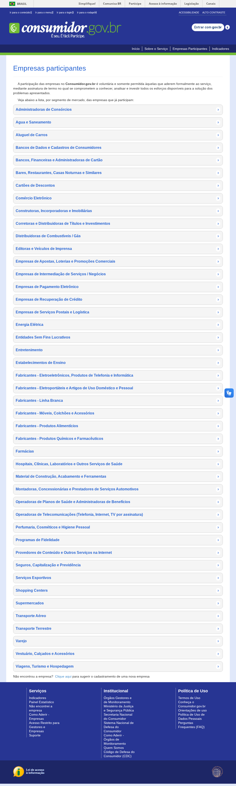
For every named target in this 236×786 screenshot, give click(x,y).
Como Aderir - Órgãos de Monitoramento (115, 739)
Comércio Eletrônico (117, 198)
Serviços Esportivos (117, 578)
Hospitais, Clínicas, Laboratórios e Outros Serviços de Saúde (117, 464)
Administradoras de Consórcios (117, 109)
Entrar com (208, 27)
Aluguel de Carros (117, 135)
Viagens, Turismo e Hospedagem (117, 666)
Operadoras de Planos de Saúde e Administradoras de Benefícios (117, 502)
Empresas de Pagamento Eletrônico (117, 287)
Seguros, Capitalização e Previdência (117, 565)
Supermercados (117, 603)
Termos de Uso (189, 698)
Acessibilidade (189, 12)
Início (136, 49)
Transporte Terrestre (117, 628)
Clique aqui (63, 676)
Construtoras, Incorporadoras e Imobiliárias (117, 211)
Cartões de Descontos (117, 185)
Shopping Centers (117, 590)
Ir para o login (65, 12)
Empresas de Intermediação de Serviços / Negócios (117, 274)
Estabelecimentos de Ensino (117, 363)
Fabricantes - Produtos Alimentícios (117, 426)
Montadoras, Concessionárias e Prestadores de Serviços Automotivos (117, 489)
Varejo (117, 641)
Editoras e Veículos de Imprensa (117, 249)
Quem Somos (114, 748)
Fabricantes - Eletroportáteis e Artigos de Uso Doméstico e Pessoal (117, 388)
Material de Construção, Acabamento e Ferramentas (117, 476)
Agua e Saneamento (117, 122)
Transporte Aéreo (117, 616)
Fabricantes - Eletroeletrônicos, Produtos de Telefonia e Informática (117, 375)
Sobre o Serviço (156, 49)
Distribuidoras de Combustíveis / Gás (117, 236)
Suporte (35, 735)
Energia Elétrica (117, 325)
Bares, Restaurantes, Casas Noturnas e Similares (117, 173)
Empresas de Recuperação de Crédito (117, 299)
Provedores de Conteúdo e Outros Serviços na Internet (117, 553)
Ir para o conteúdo (21, 12)
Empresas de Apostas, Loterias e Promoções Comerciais (117, 261)
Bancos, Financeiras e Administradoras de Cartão (117, 160)
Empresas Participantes (190, 49)
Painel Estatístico (41, 702)
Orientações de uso (192, 710)
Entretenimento (117, 350)
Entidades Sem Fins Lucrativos (117, 337)
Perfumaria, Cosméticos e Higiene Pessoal (117, 527)
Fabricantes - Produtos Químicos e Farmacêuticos (117, 439)
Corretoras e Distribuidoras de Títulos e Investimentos (117, 223)
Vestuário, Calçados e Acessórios (117, 654)
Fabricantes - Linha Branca (117, 400)
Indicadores (220, 49)
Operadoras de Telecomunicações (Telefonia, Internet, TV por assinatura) (117, 514)
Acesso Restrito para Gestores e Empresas (44, 727)
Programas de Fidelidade (117, 540)
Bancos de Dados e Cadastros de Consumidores (117, 148)
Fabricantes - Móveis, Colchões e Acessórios (117, 413)
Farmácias (117, 451)
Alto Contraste (213, 12)
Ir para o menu (44, 12)
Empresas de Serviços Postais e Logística (117, 312)
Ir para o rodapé (87, 12)
